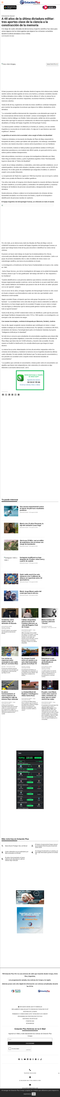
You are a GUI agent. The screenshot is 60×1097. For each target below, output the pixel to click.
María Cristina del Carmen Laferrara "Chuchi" (48, 621)
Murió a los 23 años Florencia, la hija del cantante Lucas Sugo (31, 524)
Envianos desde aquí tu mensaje (30, 1007)
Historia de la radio (30, 1011)
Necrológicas (44, 627)
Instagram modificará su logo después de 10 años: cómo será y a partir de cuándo (32, 559)
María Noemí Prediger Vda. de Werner (16, 846)
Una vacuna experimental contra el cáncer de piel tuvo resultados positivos (32, 508)
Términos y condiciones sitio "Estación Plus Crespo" (30, 1014)
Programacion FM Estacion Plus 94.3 (30, 1016)
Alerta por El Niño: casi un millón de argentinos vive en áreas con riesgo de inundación (32, 542)
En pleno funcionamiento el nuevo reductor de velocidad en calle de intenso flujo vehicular (10, 695)
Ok (34, 1094)
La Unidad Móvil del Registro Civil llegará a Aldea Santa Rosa (30, 694)
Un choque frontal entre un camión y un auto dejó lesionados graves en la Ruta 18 (29, 661)
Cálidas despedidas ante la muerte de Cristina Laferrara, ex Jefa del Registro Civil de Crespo (30, 623)
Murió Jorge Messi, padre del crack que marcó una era (30, 592)
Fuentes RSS (30, 1021)
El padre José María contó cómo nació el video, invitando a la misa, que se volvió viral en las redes (49, 695)
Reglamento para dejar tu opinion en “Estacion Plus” (30, 1009)
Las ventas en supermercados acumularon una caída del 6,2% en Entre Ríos (10, 661)
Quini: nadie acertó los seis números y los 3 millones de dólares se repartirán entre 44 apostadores (31, 577)
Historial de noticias (30, 1018)
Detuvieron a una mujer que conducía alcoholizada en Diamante (49, 661)
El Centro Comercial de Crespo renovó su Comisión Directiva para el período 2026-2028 (46, 846)
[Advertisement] (30, 49)
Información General (8, 16)
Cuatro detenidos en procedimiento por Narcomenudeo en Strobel (16, 852)
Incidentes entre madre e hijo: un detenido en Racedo (9, 621)
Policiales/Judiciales (6, 627)
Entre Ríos (4, 666)
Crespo (14, 702)
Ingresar (31, 1023)
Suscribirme (30, 1043)
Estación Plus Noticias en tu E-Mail (30, 1029)
